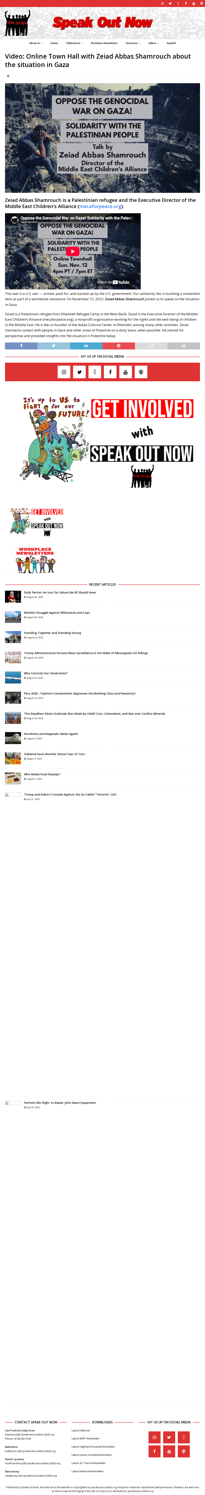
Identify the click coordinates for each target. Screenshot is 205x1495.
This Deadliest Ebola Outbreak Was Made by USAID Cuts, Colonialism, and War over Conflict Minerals (94, 713)
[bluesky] (178, 3)
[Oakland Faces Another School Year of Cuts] (13, 758)
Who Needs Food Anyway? (42, 774)
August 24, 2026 (35, 718)
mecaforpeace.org (100, 206)
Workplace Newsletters (104, 43)
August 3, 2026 (34, 758)
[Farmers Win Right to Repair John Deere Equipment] (13, 1251)
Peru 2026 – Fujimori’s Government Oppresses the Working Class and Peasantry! (80, 693)
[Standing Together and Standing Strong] (13, 637)
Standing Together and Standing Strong (52, 633)
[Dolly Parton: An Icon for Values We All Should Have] (13, 597)
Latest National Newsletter (88, 1471)
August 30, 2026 (35, 596)
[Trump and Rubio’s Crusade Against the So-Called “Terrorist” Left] (13, 943)
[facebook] (185, 3)
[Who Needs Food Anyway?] (13, 779)
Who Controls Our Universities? (45, 673)
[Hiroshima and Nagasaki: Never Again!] (13, 738)
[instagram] (162, 3)
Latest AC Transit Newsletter (89, 1463)
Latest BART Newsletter (86, 1438)
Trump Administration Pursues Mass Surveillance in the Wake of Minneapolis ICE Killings (86, 653)
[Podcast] (201, 3)
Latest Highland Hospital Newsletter (93, 1446)
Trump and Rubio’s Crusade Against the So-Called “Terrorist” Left (70, 794)
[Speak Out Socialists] (102, 37)
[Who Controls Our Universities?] (13, 677)
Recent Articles (102, 584)
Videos (152, 43)
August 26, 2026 (35, 637)
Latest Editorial (80, 1430)
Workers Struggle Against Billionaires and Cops (57, 612)
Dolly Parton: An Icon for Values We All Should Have (60, 592)
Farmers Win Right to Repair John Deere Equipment (60, 1103)
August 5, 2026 (34, 738)
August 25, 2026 (35, 677)
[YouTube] (193, 3)
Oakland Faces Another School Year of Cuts (54, 754)
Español (171, 43)
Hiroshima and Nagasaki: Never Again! (51, 734)
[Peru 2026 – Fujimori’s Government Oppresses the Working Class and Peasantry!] (13, 698)
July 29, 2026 (33, 1107)
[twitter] (170, 3)
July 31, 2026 (33, 799)
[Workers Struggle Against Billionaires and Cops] (13, 617)
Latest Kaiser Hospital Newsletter (92, 1455)
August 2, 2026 (34, 778)
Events (54, 43)
